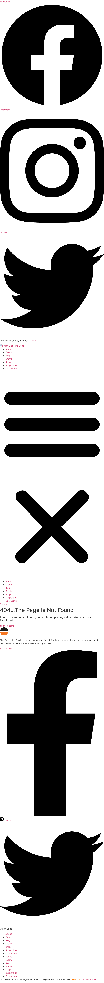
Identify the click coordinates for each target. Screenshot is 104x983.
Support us (11, 365)
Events (8, 352)
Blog (7, 355)
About (8, 349)
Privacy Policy (90, 979)
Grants (8, 358)
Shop (8, 362)
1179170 (33, 340)
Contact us (11, 368)
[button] (52, 475)
